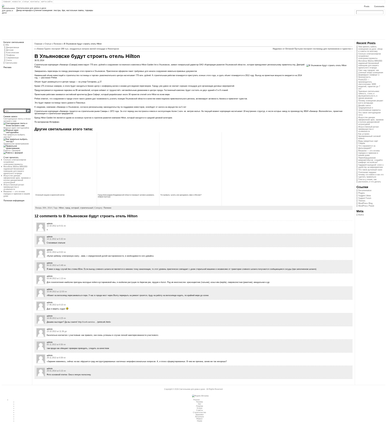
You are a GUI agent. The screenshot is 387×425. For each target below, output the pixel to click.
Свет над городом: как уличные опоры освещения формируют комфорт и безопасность (370, 73)
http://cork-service (86, 322)
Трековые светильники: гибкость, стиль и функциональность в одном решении (369, 94)
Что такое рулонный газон (370, 170)
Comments (379, 6)
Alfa (7, 45)
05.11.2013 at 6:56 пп (56, 344)
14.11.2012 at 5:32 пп (56, 239)
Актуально (199, 417)
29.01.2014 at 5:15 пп (56, 371)
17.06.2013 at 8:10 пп (56, 305)
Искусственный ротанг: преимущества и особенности (14, 187)
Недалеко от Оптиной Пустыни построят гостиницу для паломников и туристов (312, 49)
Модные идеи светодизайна (16, 128)
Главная (38, 44)
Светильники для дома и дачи (31, 8)
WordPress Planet (366, 206)
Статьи (48, 44)
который (75, 208)
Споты (9, 60)
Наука (199, 421)
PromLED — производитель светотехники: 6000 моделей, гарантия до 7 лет (369, 84)
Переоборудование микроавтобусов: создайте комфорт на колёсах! (370, 160)
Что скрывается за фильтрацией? (366, 147)
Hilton (61, 208)
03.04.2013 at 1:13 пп (56, 278)
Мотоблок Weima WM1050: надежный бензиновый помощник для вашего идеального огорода (15, 169)
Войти (361, 215)
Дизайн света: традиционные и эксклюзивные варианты (369, 107)
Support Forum (364, 198)
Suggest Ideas (364, 195)
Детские (9, 50)
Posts (366, 6)
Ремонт (199, 419)
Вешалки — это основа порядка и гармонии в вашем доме (16, 193)
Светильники (11, 63)
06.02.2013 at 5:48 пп (56, 265)
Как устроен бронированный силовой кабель (369, 136)
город (67, 208)
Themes (361, 201)
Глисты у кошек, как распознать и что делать (369, 180)
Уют (199, 404)
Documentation (364, 190)
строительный (86, 208)
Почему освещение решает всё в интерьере (370, 101)
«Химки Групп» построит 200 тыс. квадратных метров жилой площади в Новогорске (77, 49)
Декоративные (12, 47)
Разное (196, 400)
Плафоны (10, 55)
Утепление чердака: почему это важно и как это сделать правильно (371, 174)
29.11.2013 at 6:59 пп (56, 358)
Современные (12, 58)
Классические (12, 52)
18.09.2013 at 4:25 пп (56, 318)
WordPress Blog (365, 203)
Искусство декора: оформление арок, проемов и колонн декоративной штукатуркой (16, 179)
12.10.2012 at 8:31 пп (56, 226)
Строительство (199, 412)
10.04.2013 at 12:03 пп (57, 291)
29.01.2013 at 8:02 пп (56, 252)
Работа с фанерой (11, 150)
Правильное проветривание (16, 144)
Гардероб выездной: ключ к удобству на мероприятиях (371, 166)
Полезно (58, 44)
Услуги (199, 408)
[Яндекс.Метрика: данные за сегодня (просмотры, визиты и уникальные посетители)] (200, 396)
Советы (199, 410)
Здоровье (199, 415)
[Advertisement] (22, 87)
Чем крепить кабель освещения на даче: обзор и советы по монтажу (370, 49)
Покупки (199, 406)
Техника (199, 402)
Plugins (361, 193)
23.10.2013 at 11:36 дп (57, 331)
